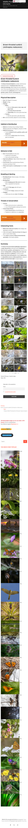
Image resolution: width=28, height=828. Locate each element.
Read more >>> (14, 424)
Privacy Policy (23, 821)
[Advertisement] (14, 23)
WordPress (7, 821)
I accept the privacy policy (10, 391)
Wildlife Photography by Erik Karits (11, 3)
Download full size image (7, 76)
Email (4, 386)
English (17, 1)
